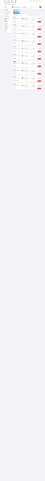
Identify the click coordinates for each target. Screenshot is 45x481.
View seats (39, 36)
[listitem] (15, 21)
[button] (12, 7)
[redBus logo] (5, 1)
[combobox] (8, 7)
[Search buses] (40, 7)
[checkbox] (8, 14)
